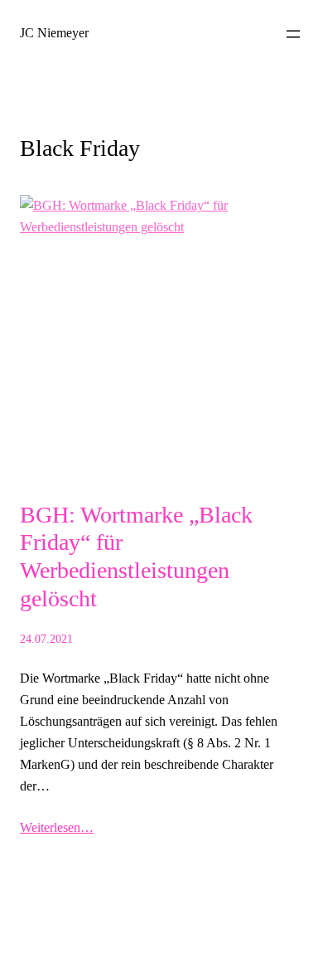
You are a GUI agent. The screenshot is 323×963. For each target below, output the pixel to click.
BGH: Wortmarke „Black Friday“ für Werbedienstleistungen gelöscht (136, 556)
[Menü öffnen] (293, 34)
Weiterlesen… (57, 827)
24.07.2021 (46, 638)
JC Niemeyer (54, 33)
